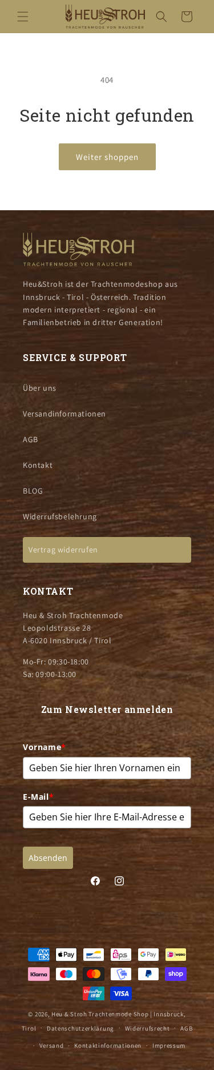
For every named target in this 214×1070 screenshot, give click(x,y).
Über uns (39, 388)
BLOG (33, 491)
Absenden (48, 857)
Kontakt (38, 465)
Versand (51, 1045)
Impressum (168, 1045)
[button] (22, 16)
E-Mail (38, 796)
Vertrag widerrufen (63, 549)
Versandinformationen (64, 413)
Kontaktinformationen (108, 1045)
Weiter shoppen (107, 156)
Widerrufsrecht (147, 1028)
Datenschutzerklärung (80, 1028)
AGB (30, 439)
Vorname (44, 747)
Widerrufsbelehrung (60, 516)
